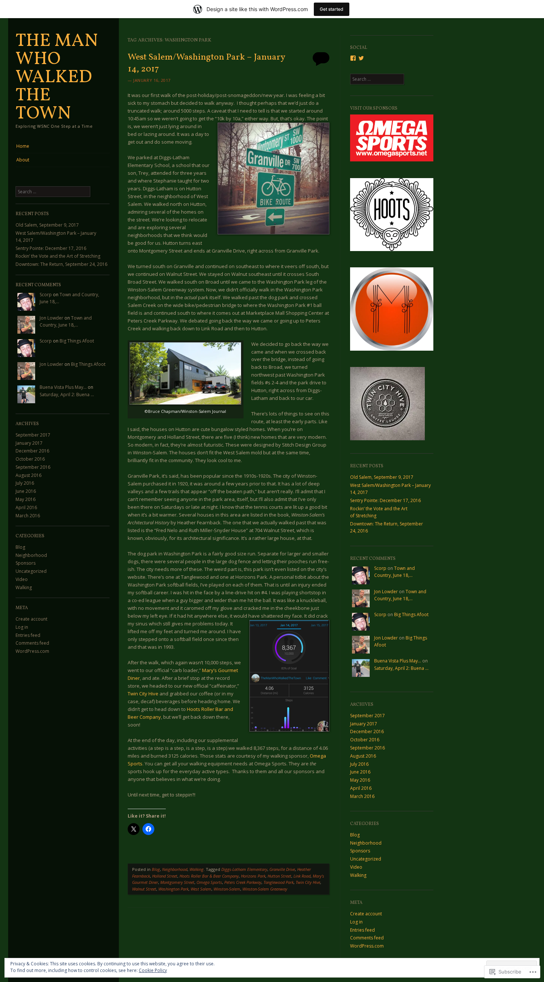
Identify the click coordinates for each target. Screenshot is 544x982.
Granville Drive (282, 869)
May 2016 (26, 499)
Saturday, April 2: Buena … (67, 394)
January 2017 (29, 443)
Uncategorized (31, 571)
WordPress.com (32, 651)
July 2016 (25, 483)
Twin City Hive (143, 693)
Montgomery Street (177, 882)
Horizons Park (253, 876)
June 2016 (26, 491)
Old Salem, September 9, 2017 (47, 225)
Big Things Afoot (77, 341)
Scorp (46, 294)
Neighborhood (31, 555)
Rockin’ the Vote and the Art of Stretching (58, 256)
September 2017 (33, 435)
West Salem (201, 889)
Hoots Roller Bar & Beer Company (209, 876)
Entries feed (28, 635)
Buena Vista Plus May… (63, 387)
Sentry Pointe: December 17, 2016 (51, 248)
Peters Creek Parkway (242, 882)
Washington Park (173, 889)
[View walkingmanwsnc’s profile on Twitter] (361, 58)
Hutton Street (279, 876)
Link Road (301, 876)
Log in (22, 627)
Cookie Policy (153, 970)
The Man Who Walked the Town (57, 78)
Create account (31, 619)
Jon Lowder (51, 318)
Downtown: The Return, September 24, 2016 (61, 264)
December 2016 (32, 451)
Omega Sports (209, 882)
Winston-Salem (227, 889)
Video (22, 579)
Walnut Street (144, 889)
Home (22, 146)
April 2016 (26, 507)
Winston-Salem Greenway (264, 889)
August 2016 (28, 475)
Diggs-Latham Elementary (244, 869)
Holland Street (164, 876)
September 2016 (33, 467)
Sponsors (26, 563)
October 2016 (30, 459)
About (22, 160)
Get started (331, 9)
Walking (24, 587)
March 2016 (28, 515)
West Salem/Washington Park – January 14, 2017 (206, 63)
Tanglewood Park (278, 882)
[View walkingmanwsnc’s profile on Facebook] (353, 58)
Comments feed (32, 643)
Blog (20, 547)
